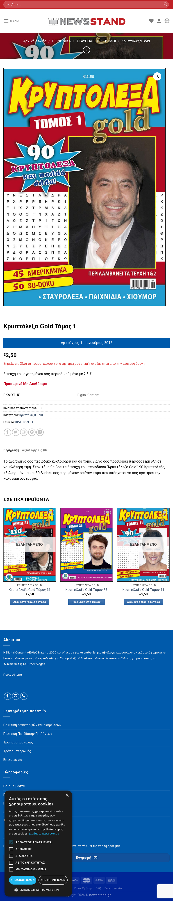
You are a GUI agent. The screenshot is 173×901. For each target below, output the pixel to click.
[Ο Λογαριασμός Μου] (159, 21)
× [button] (67, 795)
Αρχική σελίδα (34, 41)
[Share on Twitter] (15, 432)
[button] (38, 889)
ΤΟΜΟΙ (110, 41)
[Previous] (3, 560)
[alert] (38, 843)
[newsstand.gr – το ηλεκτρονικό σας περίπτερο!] (87, 21)
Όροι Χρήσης (83, 888)
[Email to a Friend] (23, 432)
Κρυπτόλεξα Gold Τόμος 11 (143, 590)
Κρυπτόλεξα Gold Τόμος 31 (29, 590)
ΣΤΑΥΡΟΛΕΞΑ (87, 41)
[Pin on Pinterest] (32, 432)
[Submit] (165, 4)
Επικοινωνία (113, 888)
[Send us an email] (15, 696)
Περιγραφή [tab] (11, 450)
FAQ (98, 888)
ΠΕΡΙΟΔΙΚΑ (61, 41)
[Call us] (23, 696)
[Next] (169, 560)
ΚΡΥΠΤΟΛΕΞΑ (24, 422)
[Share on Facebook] (7, 432)
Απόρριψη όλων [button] (53, 880)
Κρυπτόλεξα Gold (135, 41)
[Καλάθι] (167, 21)
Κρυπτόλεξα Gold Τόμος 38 (86, 590)
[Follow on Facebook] (7, 696)
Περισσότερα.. (13, 674)
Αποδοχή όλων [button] (23, 880)
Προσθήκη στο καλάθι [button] (87, 601)
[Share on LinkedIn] (40, 432)
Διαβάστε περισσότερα (29, 601)
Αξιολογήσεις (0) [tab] (34, 450)
